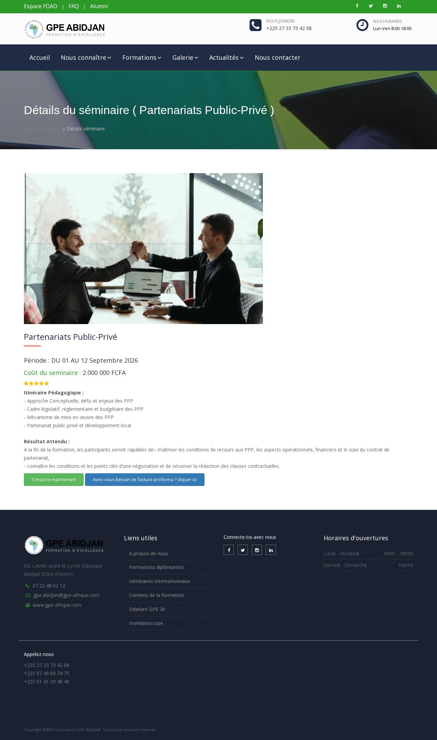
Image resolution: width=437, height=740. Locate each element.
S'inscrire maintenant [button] (54, 479)
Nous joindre (280, 21)
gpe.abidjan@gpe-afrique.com (66, 595)
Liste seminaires (42, 128)
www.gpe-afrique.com (57, 605)
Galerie (182, 57)
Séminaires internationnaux (159, 581)
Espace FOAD (40, 6)
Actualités (224, 57)
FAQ (74, 6)
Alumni (99, 6)
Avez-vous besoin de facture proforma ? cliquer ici (145, 479)
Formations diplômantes (156, 567)
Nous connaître (83, 57)
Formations (139, 57)
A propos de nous (148, 553)
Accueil (39, 57)
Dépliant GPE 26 (147, 609)
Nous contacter (277, 57)
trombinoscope (146, 623)
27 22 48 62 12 (48, 585)
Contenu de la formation (156, 595)
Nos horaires (387, 21)
